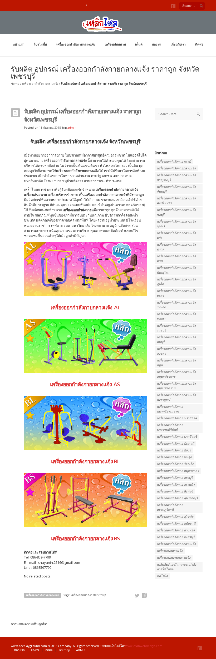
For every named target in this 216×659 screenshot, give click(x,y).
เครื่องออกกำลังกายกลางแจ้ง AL (85, 307)
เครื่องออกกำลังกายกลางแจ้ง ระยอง (176, 316)
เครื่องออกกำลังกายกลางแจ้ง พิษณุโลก (176, 270)
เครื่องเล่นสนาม (115, 44)
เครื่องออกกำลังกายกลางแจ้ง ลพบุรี (176, 339)
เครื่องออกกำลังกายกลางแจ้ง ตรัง (176, 235)
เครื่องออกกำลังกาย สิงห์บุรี (175, 491)
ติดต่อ (199, 44)
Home (15, 83)
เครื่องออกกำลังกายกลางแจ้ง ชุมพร (176, 223)
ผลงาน (156, 44)
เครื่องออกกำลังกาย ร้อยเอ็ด (175, 464)
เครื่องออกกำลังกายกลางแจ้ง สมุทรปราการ (176, 374)
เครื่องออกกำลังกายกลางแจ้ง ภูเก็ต (176, 281)
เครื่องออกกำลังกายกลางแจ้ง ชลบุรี (176, 212)
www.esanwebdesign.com (143, 646)
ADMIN (81, 650)
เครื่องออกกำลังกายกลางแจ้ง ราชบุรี (176, 328)
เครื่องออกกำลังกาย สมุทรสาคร (178, 471)
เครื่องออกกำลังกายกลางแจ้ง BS (85, 538)
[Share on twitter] (137, 595)
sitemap (64, 650)
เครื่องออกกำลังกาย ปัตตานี (175, 443)
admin (71, 127)
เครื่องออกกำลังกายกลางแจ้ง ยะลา (176, 293)
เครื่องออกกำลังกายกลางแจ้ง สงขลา (176, 351)
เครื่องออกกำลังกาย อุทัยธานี (176, 523)
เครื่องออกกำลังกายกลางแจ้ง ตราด (176, 246)
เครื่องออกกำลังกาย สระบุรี (175, 477)
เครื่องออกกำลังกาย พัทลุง (174, 457)
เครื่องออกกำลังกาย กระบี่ (174, 161)
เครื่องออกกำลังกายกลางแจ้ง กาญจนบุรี (176, 177)
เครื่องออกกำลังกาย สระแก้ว (176, 484)
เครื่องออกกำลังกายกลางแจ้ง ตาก (176, 258)
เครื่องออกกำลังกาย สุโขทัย (175, 516)
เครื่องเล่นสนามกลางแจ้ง (173, 557)
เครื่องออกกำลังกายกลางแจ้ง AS (85, 384)
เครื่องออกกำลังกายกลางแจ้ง (75, 44)
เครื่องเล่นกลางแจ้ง (170, 551)
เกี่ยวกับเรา (178, 44)
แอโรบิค (162, 576)
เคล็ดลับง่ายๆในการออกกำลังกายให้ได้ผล (176, 566)
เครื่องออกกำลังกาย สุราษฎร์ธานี (170, 507)
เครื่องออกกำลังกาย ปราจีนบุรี (177, 436)
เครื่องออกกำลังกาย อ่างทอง (176, 530)
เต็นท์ (139, 44)
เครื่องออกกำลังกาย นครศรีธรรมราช (170, 409)
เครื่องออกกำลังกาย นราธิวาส (177, 418)
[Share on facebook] (144, 595)
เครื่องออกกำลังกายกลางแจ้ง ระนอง (176, 304)
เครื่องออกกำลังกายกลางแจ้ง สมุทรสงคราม (176, 385)
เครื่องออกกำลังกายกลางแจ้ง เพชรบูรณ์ (176, 397)
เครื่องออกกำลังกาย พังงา (174, 450)
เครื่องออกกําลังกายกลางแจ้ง (176, 544)
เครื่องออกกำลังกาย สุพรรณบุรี (177, 498)
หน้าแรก (18, 44)
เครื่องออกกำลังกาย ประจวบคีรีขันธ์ (170, 427)
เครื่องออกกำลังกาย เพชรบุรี (88, 595)
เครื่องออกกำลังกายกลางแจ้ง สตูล (176, 362)
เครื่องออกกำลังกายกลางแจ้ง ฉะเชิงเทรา (176, 200)
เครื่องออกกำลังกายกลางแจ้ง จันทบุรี (176, 189)
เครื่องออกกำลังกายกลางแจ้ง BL (85, 461)
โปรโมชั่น (40, 44)
